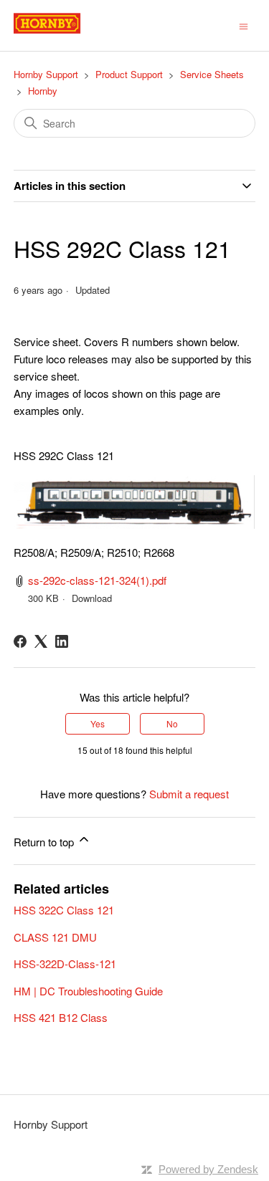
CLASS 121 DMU (55, 937)
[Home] (63, 31)
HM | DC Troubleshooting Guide (88, 990)
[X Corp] (40, 641)
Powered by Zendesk (208, 1169)
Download (92, 598)
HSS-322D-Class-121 (65, 963)
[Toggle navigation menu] (243, 25)
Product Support (129, 74)
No (172, 723)
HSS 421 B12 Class (61, 1017)
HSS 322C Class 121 (64, 909)
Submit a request (189, 793)
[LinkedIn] (61, 641)
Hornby (42, 90)
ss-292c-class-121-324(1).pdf (97, 580)
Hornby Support (46, 74)
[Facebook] (20, 641)
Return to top (45, 841)
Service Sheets (212, 74)
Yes (97, 723)
